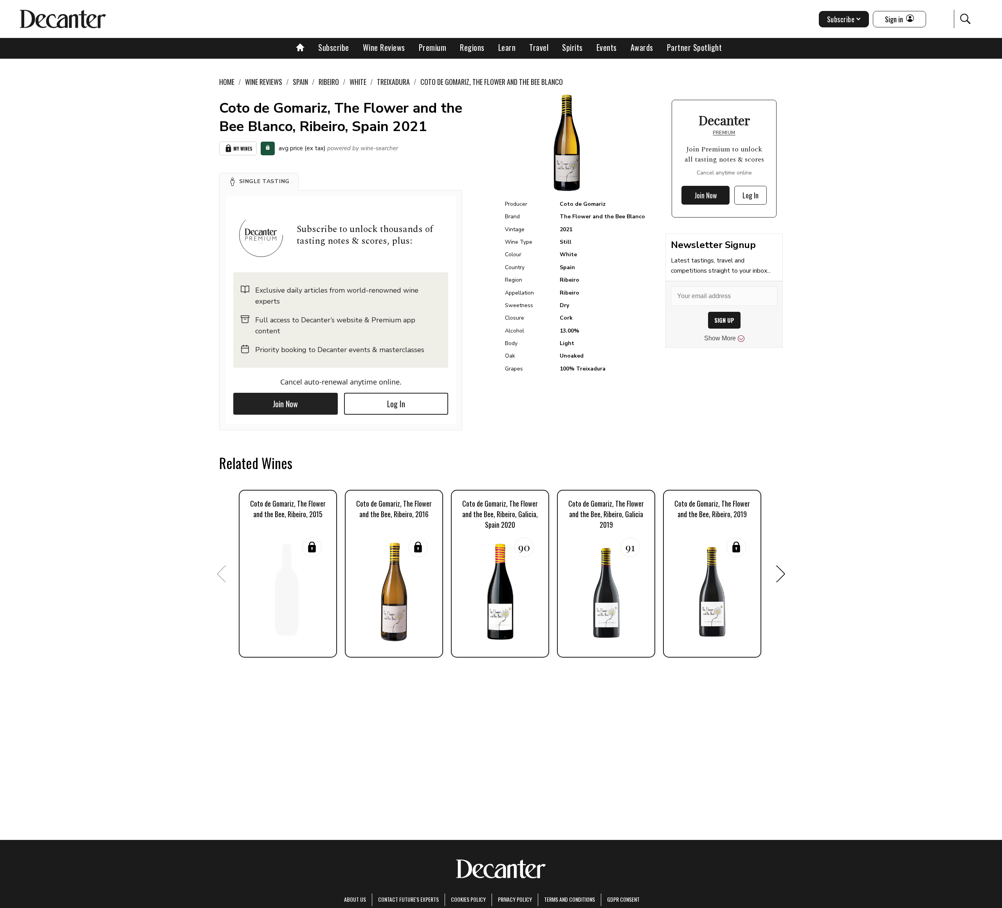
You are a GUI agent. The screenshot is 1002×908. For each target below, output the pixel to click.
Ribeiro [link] (329, 82)
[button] (259, 181)
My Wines (242, 148)
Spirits (572, 47)
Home (226, 82)
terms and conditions (569, 899)
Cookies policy (468, 899)
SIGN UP (724, 320)
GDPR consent (623, 899)
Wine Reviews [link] (263, 82)
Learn (507, 47)
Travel (538, 47)
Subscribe (333, 47)
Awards (642, 47)
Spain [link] (300, 82)
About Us (355, 899)
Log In (396, 404)
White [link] (358, 82)
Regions (472, 47)
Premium (433, 47)
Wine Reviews (384, 47)
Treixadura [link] (393, 82)
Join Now (285, 404)
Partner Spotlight (694, 47)
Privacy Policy (515, 899)
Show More (720, 338)
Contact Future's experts (408, 899)
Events (607, 47)
